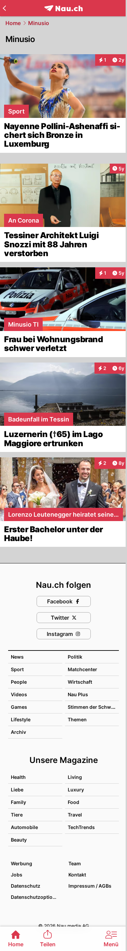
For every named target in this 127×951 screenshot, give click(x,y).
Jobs (16, 874)
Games (19, 707)
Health (18, 777)
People (19, 682)
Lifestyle (20, 719)
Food (73, 802)
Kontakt (77, 874)
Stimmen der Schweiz (93, 707)
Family (18, 802)
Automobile (24, 827)
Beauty (19, 840)
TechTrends (81, 827)
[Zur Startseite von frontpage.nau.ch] (63, 8)
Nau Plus (78, 694)
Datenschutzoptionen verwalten (36, 897)
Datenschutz (25, 886)
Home (13, 23)
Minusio (38, 23)
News (17, 657)
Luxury (76, 789)
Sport (17, 669)
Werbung (21, 863)
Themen (77, 719)
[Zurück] (4, 8)
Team (74, 863)
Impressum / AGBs (89, 886)
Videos (19, 694)
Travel (75, 815)
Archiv (18, 732)
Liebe (17, 789)
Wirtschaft (80, 682)
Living (75, 777)
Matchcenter (82, 669)
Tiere (17, 815)
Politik (75, 657)
